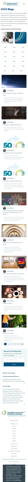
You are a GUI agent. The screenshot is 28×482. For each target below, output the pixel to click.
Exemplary (17, 217)
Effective (14, 157)
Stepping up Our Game (8, 333)
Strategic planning (16, 158)
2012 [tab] (23, 66)
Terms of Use (14, 444)
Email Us (14, 464)
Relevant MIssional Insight (15, 250)
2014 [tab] (5, 66)
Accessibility (14, 448)
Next (22, 344)
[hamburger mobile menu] (24, 4)
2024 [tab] (23, 47)
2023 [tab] (5, 52)
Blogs (14, 438)
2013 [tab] (14, 66)
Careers (14, 428)
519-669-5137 (16, 461)
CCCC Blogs (7, 9)
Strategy (20, 183)
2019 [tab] (14, 56)
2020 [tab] (5, 56)
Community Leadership (9, 247)
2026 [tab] (5, 47)
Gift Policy (14, 453)
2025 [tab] (14, 47)
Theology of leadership (13, 129)
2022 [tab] (14, 52)
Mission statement (13, 101)
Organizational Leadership (10, 276)
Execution (6, 279)
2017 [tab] (5, 61)
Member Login (14, 423)
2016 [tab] (14, 61)
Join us (14, 431)
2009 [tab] (21, 70)
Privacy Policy (14, 446)
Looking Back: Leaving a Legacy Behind (12, 153)
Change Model (16, 220)
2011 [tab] (5, 70)
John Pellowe (10, 90)
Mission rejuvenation (13, 99)
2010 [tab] (13, 70)
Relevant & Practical (19, 218)
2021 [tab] (23, 52)
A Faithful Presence (7, 303)
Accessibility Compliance (14, 451)
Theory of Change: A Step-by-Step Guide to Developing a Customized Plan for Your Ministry (13, 212)
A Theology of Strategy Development (12, 124)
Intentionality (11, 217)
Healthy (16, 97)
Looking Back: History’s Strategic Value (12, 181)
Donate (14, 435)
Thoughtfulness (8, 157)
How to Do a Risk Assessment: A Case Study (13, 273)
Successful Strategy (9, 97)
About (14, 426)
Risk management (13, 279)
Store (14, 433)
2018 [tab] (23, 56)
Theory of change (8, 220)
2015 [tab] (23, 61)
